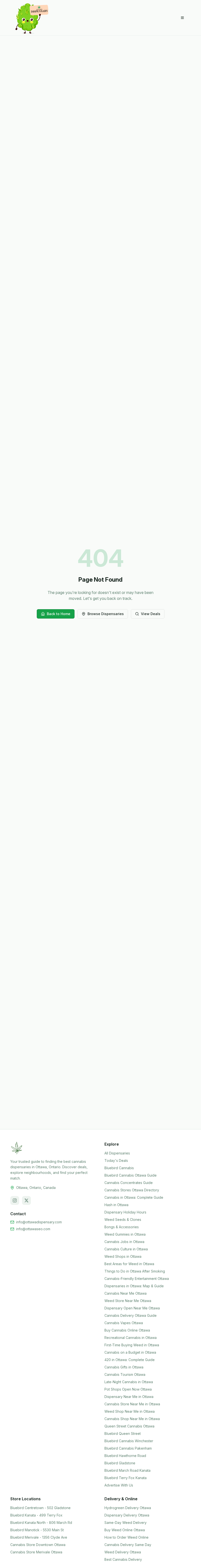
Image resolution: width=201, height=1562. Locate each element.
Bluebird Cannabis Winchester (128, 1441)
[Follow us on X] (26, 1200)
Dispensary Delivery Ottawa (126, 1515)
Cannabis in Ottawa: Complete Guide (133, 1197)
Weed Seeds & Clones (122, 1219)
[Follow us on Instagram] (14, 1200)
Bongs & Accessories (121, 1227)
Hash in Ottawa (116, 1205)
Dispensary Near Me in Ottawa (128, 1397)
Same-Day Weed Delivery (125, 1522)
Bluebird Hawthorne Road (125, 1456)
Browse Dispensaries (106, 614)
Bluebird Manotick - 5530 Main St (37, 1530)
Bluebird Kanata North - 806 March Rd (41, 1522)
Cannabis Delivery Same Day (127, 1545)
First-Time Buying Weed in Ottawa (131, 1345)
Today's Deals (116, 1160)
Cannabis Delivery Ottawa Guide (130, 1315)
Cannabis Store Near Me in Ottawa (132, 1404)
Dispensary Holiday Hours (125, 1212)
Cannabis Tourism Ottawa (124, 1374)
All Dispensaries (117, 1153)
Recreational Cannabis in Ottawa (130, 1337)
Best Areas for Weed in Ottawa (129, 1264)
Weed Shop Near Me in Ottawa (129, 1411)
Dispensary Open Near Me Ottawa (132, 1308)
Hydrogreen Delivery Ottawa (127, 1508)
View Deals (150, 614)
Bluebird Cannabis (119, 1168)
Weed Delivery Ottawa (122, 1552)
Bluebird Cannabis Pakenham (128, 1448)
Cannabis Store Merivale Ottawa (36, 1552)
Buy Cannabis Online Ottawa (127, 1330)
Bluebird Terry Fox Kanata (125, 1478)
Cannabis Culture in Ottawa (126, 1249)
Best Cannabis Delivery (123, 1559)
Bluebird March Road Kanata (127, 1470)
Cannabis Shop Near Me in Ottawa (132, 1419)
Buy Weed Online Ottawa (124, 1530)
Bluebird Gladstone (119, 1463)
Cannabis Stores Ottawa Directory (131, 1190)
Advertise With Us (118, 1485)
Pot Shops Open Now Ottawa (128, 1389)
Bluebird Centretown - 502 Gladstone (40, 1508)
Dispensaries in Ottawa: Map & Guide (134, 1286)
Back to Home (58, 614)
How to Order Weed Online (126, 1537)
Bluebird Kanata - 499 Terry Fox (36, 1515)
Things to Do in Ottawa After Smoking (134, 1271)
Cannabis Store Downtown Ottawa (37, 1545)
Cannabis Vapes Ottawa (123, 1323)
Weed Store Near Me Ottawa (127, 1301)
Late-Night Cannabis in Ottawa (128, 1382)
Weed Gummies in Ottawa (125, 1234)
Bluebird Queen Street (122, 1433)
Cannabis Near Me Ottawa (125, 1293)
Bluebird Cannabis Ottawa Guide (130, 1175)
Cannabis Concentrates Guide (128, 1183)
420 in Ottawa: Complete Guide (129, 1360)
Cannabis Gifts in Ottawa (123, 1367)
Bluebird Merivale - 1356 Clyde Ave (38, 1537)
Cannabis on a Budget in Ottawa (130, 1352)
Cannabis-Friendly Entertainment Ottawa (136, 1278)
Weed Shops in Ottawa (122, 1256)
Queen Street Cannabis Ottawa (129, 1426)
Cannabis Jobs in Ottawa (124, 1242)
